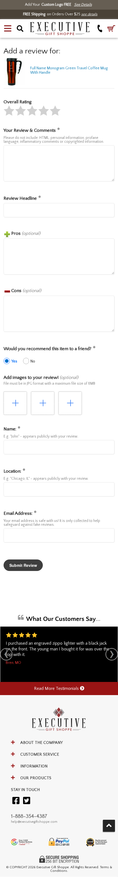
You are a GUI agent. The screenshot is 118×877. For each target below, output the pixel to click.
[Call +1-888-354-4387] (100, 28)
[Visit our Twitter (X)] (27, 801)
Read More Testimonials (57, 688)
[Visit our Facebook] (16, 801)
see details (89, 14)
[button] (7, 28)
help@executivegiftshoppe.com (34, 822)
